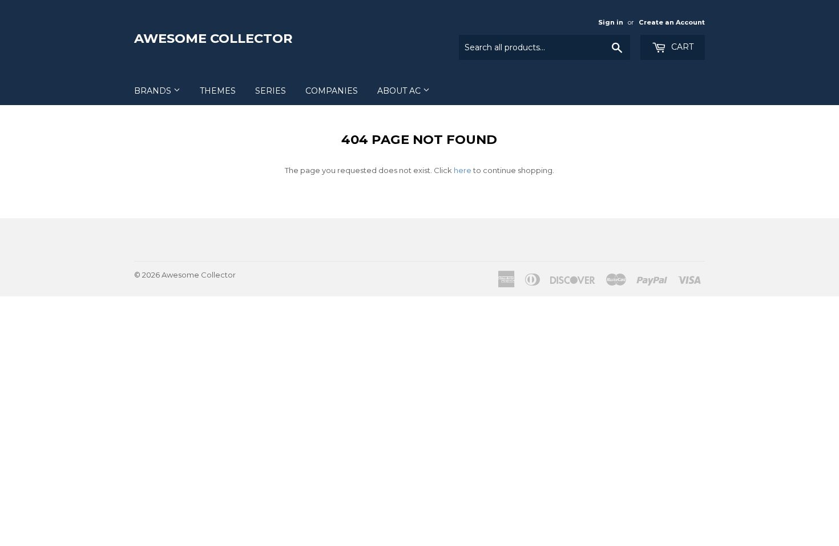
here (462, 170)
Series (270, 91)
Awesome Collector (213, 38)
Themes (218, 91)
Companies (331, 91)
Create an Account (672, 22)
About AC (400, 91)
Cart (681, 47)
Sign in (610, 22)
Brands (154, 91)
